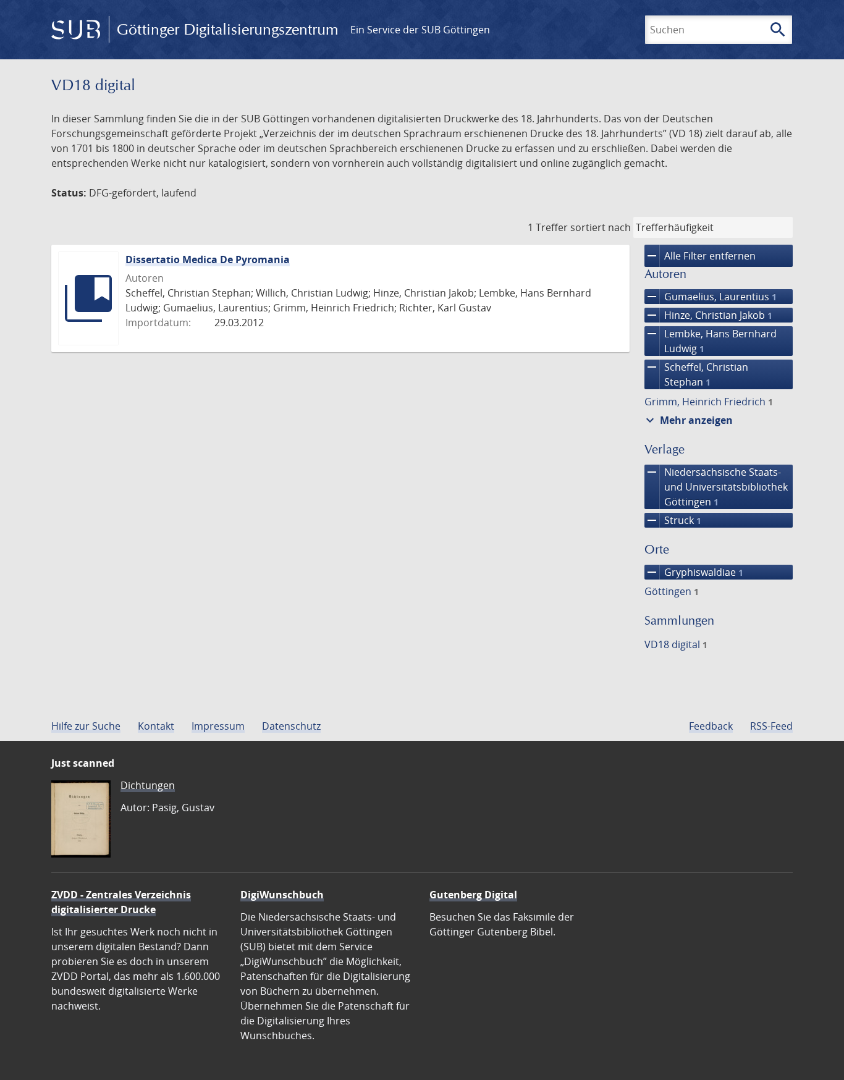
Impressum (218, 726)
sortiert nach (600, 227)
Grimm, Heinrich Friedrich (708, 401)
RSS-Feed (771, 726)
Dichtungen (147, 785)
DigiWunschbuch (282, 894)
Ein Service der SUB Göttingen (420, 29)
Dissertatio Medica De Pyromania (207, 259)
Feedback (711, 726)
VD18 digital (675, 644)
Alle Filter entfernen (700, 255)
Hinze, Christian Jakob (708, 315)
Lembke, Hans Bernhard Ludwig (710, 340)
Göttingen (671, 591)
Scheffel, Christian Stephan (696, 374)
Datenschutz (291, 726)
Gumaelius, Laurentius (710, 296)
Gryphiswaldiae (693, 572)
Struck (672, 520)
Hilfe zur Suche (85, 726)
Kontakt (156, 726)
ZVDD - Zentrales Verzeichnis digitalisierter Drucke (121, 902)
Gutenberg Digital (473, 894)
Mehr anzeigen (688, 420)
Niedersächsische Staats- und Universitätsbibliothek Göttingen (716, 486)
